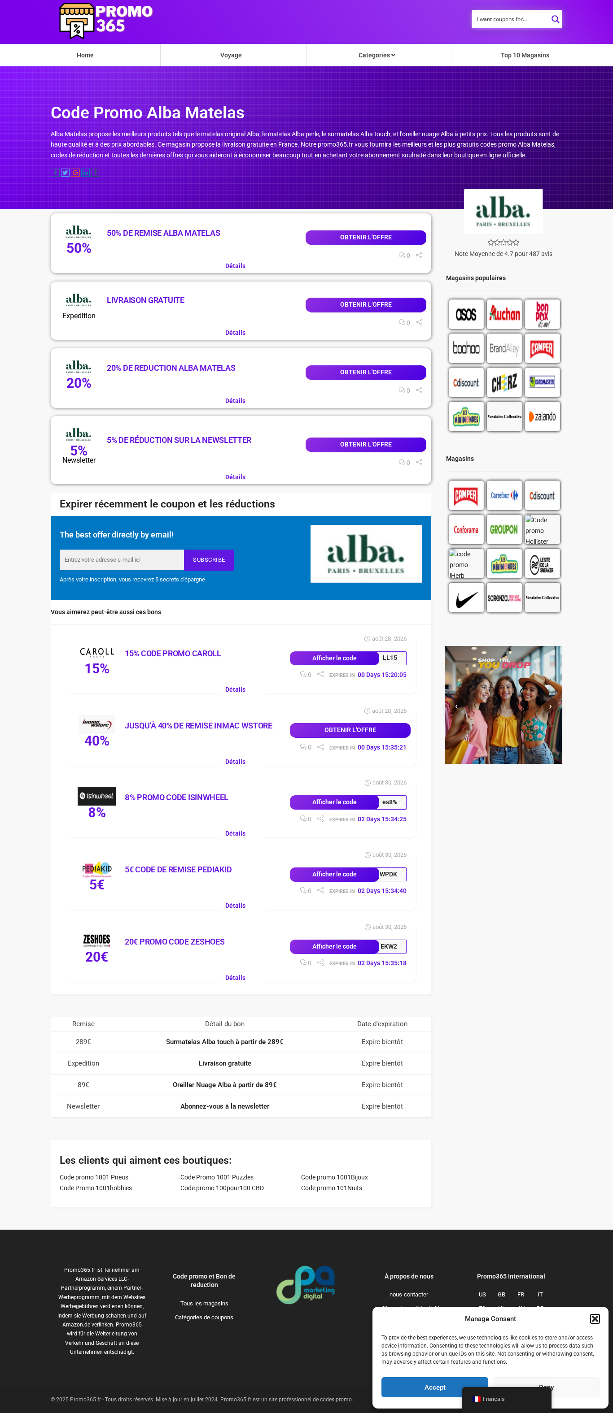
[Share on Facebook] (55, 173)
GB (501, 1294)
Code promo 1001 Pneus (94, 1177)
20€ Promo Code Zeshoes (174, 941)
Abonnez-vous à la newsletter (224, 1106)
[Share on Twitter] (65, 173)
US (482, 1294)
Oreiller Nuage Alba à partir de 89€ (225, 1085)
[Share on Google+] (75, 173)
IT (540, 1294)
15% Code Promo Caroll (173, 653)
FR (520, 1294)
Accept (435, 1387)
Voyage (231, 55)
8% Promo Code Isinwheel (176, 797)
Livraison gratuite (145, 300)
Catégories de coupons (204, 1317)
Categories (375, 55)
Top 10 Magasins (525, 55)
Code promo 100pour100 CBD (222, 1188)
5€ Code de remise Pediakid (178, 869)
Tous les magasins (204, 1303)
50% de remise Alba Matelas (163, 233)
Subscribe (209, 559)
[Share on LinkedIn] (85, 173)
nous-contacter (409, 1294)
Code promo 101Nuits (331, 1188)
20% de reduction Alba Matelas (171, 368)
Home (85, 55)
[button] (595, 1318)
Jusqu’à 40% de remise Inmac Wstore (198, 725)
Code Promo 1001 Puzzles (217, 1177)
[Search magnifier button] (555, 16)
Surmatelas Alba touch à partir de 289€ (225, 1042)
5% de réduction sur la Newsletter (179, 440)
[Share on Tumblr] (95, 173)
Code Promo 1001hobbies (96, 1188)
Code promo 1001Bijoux (334, 1177)
